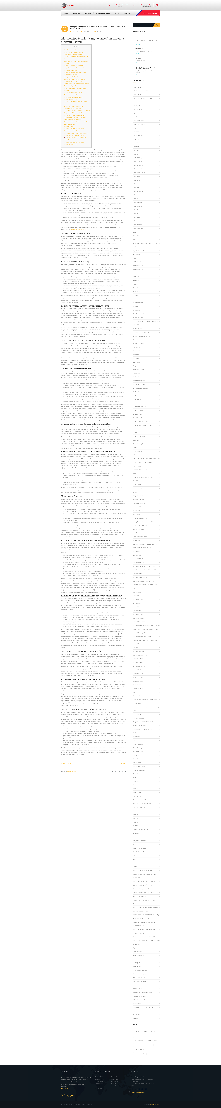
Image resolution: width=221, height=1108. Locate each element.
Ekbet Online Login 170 (139, 455)
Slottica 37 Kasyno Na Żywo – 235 (143, 885)
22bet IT (135, 239)
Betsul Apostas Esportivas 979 (142, 336)
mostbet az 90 (137, 555)
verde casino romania (139, 981)
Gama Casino (137, 484)
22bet (134, 232)
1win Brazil (136, 117)
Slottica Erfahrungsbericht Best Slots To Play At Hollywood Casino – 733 (146, 916)
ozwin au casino (138, 696)
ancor (137, 1031)
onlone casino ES (138, 688)
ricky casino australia (139, 840)
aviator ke (136, 276)
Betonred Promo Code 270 (141, 332)
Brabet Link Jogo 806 (139, 380)
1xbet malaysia (137, 202)
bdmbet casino (148, 1031)
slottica (135, 866)
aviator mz (136, 280)
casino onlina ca (138, 410)
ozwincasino (139, 1040)
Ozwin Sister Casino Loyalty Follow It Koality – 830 (146, 708)
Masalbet (135, 533)
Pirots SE (135, 788)
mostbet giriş (137, 592)
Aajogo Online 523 (138, 250)
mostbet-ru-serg (138, 670)
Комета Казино (137, 1015)
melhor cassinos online (140, 536)
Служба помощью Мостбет (72, 50)
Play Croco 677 (137, 796)
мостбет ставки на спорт (78, 229)
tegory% (135, 959)
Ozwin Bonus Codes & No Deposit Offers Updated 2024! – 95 (145, 701)
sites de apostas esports (140, 852)
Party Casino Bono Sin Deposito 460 (143, 722)
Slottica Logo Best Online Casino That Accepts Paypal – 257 (144, 931)
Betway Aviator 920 (138, 343)
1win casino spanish (139, 124)
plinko (134, 811)
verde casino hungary (139, 974)
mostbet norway (138, 614)
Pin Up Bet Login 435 (139, 751)
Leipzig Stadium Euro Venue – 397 (143, 522)
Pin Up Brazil (136, 755)
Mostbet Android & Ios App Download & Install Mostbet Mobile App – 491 (145, 546)
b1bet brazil (136, 291)
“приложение (68, 104)
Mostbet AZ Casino (138, 559)
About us (76, 13)
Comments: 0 (100, 31)
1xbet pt (135, 210)
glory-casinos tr (138, 496)
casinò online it (137, 418)
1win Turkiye (136, 139)
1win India (136, 132)
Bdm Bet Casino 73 (138, 314)
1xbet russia (136, 217)
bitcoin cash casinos (139, 351)
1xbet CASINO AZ (138, 165)
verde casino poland (139, 977)
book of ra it (137, 377)
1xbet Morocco (137, 206)
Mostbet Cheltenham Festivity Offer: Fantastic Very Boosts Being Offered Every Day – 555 (145, 584)
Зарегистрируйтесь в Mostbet (73, 119)
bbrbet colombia (138, 303)
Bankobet (136, 295)
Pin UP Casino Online (139, 766)
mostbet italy (137, 603)
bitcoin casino (137, 354)
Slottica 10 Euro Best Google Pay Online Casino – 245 (144, 876)
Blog (117, 13)
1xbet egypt (136, 180)
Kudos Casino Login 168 (140, 518)
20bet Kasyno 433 (138, 228)
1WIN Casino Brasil (138, 120)
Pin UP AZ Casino (138, 744)
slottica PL (148, 1045)
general (135, 492)
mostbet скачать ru (139, 666)
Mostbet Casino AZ (138, 573)
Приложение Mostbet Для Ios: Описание (76, 133)
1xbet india (136, 187)
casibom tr (136, 392)
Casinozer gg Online (139, 436)
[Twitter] (63, 1095)
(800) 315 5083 (142, 1089)
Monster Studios (155, 1104)
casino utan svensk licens (140, 421)
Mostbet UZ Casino (138, 651)
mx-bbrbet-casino (138, 681)
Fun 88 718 (136, 481)
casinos (135, 432)
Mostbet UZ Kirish (138, 659)
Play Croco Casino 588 (139, 800)
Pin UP (135, 740)
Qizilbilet (135, 826)
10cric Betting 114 (138, 94)
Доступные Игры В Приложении (73, 106)
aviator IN (136, 273)
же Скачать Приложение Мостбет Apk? (76, 101)
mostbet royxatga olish (140, 633)
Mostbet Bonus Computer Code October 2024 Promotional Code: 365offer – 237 (145, 568)
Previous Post (67, 763)
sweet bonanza (137, 951)
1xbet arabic (136, 154)
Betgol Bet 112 (137, 328)
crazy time (136, 440)
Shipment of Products (139, 848)
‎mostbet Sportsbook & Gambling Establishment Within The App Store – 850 (145, 638)
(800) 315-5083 (145, 6)
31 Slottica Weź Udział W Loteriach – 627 (145, 243)
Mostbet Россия (68, 126)
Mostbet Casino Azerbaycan (141, 577)
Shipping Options (103, 13)
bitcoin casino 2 (137, 358)
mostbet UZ (148, 1036)
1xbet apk (136, 150)
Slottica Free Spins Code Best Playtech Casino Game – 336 (144, 924)
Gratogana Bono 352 (139, 499)
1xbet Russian (137, 221)
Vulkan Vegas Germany (139, 996)
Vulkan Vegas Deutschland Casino (143, 992)
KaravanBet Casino (138, 507)
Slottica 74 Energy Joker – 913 (141, 889)
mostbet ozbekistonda (139, 622)
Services (88, 13)
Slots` (134, 863)
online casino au (138, 685)
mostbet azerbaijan (138, 562)
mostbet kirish (137, 607)
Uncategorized (87, 31)
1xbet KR (135, 198)
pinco (134, 777)
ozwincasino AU (152, 1040)
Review (135, 837)
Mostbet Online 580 (138, 618)
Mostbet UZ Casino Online (140, 655)
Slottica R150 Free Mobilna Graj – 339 (144, 937)
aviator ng (136, 284)
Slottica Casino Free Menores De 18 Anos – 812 (145, 901)
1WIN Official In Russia (139, 135)
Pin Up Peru (136, 774)
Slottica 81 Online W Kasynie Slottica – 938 (145, 892)
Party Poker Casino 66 (139, 725)
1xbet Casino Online (139, 176)
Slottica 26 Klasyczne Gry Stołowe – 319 (144, 881)
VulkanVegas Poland (139, 1000)
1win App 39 (136, 106)
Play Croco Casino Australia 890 (142, 803)
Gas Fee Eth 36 (137, 488)
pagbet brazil (137, 714)
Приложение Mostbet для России (74, 135)
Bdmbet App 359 (138, 317)
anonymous (136, 254)
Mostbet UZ (136, 647)
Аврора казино (139, 1049)
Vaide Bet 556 (137, 966)
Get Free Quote (150, 13)
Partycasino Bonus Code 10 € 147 (143, 729)
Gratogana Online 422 (139, 503)
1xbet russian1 (137, 224)
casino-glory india (138, 429)
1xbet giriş (136, 184)
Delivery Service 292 (139, 451)
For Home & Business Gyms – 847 (143, 477)
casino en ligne (137, 399)
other (134, 692)
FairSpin (135, 473)
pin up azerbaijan (138, 748)
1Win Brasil (136, 113)
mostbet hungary (138, 599)
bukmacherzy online (139, 384)
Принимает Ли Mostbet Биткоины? (74, 115)
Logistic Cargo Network (140, 525)
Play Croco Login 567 (139, 807)
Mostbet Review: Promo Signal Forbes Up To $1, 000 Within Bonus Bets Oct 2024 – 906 (146, 627)
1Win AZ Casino (137, 109)
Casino (135, 395)
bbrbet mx (136, 306)
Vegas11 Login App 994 (140, 970)
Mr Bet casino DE (138, 673)
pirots (134, 785)
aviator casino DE (138, 265)
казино (135, 1011)
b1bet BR (135, 288)
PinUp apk (136, 781)
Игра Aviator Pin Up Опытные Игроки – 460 (146, 1007)
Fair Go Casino (137, 466)
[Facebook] (67, 1095)
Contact (127, 13)
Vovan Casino (137, 985)
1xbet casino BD (138, 169)
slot (134, 855)
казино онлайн (140, 1054)
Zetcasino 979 (137, 1003)
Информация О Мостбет (71, 77)
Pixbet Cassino (137, 792)
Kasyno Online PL (138, 510)
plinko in (135, 814)
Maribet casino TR (138, 529)
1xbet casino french (139, 172)
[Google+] (71, 1095)
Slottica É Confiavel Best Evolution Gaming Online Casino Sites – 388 (145, 909)
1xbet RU (135, 213)
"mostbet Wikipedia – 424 (140, 91)
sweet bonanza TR (138, 955)
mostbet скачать (138, 662)
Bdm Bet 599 (137, 310)
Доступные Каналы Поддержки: (73, 65)
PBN (134, 733)
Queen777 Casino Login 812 (141, 829)
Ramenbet (136, 833)
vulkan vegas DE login (139, 989)
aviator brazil (137, 262)
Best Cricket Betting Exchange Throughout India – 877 (145, 323)
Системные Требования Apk (72, 108)
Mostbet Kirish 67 (138, 610)
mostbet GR (136, 596)
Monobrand (136, 540)
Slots (134, 859)
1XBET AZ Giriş (137, 158)
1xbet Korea (136, 195)
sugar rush (136, 948)
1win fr (135, 128)
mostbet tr (136, 644)
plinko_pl (135, 822)
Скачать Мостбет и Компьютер (73, 54)
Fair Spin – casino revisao (140, 470)
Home (66, 13)
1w (134, 102)
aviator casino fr (138, 269)
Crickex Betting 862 (138, 444)
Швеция (135, 1018)
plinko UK (136, 818)
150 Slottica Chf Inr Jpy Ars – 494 (142, 98)
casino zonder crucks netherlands (143, 425)
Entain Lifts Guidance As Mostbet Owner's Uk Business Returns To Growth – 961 (146, 460)
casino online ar (138, 414)
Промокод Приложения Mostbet (73, 52)
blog (134, 366)
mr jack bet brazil (138, 677)
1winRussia (136, 146)
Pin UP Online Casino (139, 770)
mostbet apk (136, 551)
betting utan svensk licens (141, 340)
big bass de (136, 347)
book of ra (136, 373)
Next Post (122, 763)
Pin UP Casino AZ (138, 762)
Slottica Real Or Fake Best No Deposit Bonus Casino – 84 (146, 942)
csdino (135, 447)
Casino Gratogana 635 (139, 406)
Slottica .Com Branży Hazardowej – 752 (144, 870)
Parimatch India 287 (139, 718)
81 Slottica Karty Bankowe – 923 (142, 247)
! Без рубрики (137, 87)
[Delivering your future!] (68, 5)
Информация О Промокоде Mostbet (75, 117)
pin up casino (137, 759)
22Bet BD (136, 236)
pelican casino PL (138, 736)
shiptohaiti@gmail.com (138, 1092)
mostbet (137, 1036)
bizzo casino (136, 362)
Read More (64, 1088)
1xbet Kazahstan (138, 191)
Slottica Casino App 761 (140, 896)
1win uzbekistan (137, 143)
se (133, 844)
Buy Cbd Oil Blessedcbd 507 (141, 388)
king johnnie (136, 514)
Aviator (135, 258)
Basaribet (136, 299)
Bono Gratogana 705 (139, 369)
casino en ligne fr (138, 403)
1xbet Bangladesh (138, 161)
